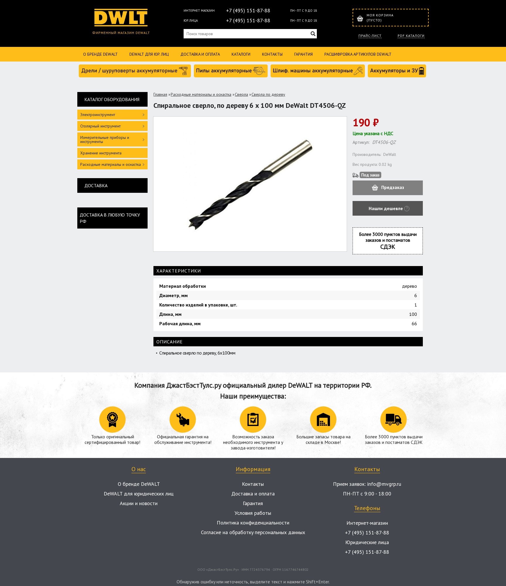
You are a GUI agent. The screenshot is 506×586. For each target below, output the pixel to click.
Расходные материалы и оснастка (201, 94)
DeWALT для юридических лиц (139, 493)
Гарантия (303, 54)
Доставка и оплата (200, 54)
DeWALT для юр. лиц (149, 54)
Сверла (241, 94)
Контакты (272, 54)
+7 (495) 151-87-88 (248, 10)
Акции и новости (139, 503)
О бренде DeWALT (100, 54)
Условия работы (253, 513)
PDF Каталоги (411, 36)
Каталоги (241, 54)
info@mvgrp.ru (384, 484)
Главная (160, 94)
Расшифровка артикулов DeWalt (358, 54)
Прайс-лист (370, 36)
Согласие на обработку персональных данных (253, 532)
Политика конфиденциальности (253, 522)
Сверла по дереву (268, 94)
